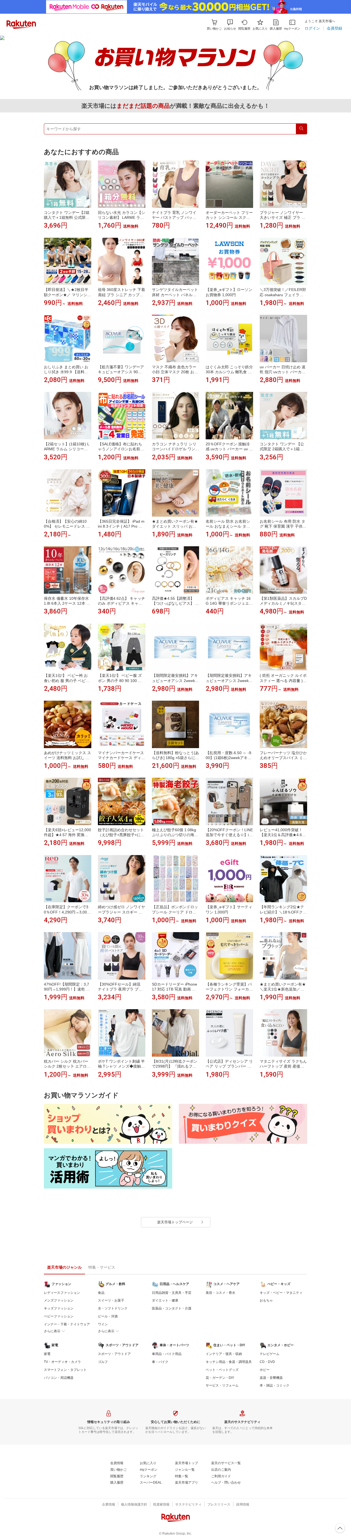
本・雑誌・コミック (274, 1385)
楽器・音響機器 (271, 1378)
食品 (101, 1293)
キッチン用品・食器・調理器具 (229, 1362)
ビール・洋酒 (108, 1316)
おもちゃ (266, 1300)
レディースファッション (62, 1293)
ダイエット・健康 (165, 1300)
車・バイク (160, 1362)
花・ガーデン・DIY (220, 1378)
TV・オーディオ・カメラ (62, 1362)
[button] (230, 24)
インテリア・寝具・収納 (224, 1354)
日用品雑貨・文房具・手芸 (171, 1293)
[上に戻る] (340, 1528)
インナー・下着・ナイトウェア (67, 1324)
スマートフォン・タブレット (65, 1370)
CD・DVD (267, 1362)
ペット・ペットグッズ (222, 1370)
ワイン (103, 1324)
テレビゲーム (269, 1354)
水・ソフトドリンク (113, 1308)
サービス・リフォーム (222, 1385)
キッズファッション (58, 1308)
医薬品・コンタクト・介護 (171, 1308)
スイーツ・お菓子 (111, 1300)
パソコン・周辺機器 (58, 1378)
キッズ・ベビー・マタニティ (281, 1293)
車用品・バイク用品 (167, 1354)
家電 (47, 1354)
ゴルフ (103, 1362)
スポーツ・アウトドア (114, 1354)
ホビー (265, 1370)
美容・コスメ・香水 (220, 1293)
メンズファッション (58, 1300)
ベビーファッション (58, 1316)
